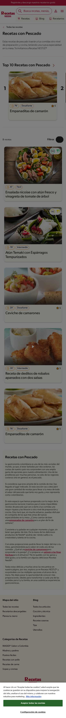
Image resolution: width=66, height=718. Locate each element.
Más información (33, 697)
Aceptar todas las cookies (33, 703)
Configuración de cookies (32, 712)
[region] (33, 700)
